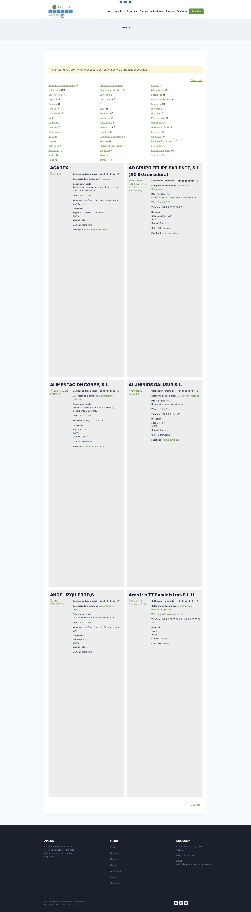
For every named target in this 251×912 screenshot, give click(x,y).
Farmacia (53, 104)
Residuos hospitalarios (111, 146)
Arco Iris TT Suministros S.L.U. (162, 595)
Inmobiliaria (54, 113)
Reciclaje (104, 141)
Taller (102, 155)
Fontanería (156, 104)
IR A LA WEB (85, 195)
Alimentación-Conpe (94, 446)
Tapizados (156, 155)
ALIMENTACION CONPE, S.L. (80, 384)
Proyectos (156, 136)
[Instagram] (125, 2)
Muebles (53, 127)
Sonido (52, 155)
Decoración (156, 94)
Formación (54, 108)
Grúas (102, 108)
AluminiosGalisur (171, 439)
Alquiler (155, 85)
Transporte (105, 160)
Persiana (53, 136)
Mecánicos (54, 122)
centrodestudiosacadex (95, 229)
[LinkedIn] (130, 2)
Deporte (53, 99)
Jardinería (105, 113)
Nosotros (119, 11)
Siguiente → (196, 805)
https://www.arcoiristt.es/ (170, 614)
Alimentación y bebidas (111, 85)
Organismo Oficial (160, 127)
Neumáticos (106, 127)
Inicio (109, 11)
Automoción (55, 90)
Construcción (55, 94)
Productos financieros (110, 136)
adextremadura (170, 233)
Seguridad (105, 150)
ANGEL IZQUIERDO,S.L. (74, 595)
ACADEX (59, 168)
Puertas (52, 141)
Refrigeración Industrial (162, 141)
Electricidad (106, 99)
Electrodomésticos (160, 99)
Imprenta (155, 108)
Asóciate (196, 11)
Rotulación (54, 150)
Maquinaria (105, 118)
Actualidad (115, 871)
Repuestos (54, 146)
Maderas (53, 118)
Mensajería (105, 122)
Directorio (132, 11)
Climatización (158, 90)
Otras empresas (56, 132)
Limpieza (155, 113)
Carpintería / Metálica (110, 90)
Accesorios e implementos (62, 85)
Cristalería (105, 94)
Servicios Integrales (160, 150)
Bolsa (113, 865)
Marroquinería (158, 118)
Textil (51, 160)
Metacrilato (156, 122)
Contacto (182, 11)
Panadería (105, 132)
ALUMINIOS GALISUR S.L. (155, 384)
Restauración (157, 146)
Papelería (155, 132)
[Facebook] (121, 2)
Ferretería (104, 104)
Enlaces (170, 11)
